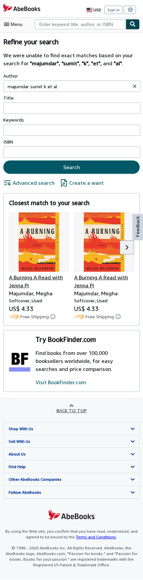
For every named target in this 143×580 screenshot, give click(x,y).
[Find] (132, 24)
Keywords (13, 120)
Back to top (72, 410)
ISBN (8, 142)
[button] (134, 86)
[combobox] (80, 24)
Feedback (137, 226)
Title (8, 98)
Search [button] (71, 167)
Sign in (113, 9)
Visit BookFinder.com (61, 382)
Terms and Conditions (96, 536)
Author (10, 76)
